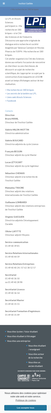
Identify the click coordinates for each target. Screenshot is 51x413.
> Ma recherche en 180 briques (19, 90)
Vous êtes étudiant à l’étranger (21, 336)
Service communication (16, 242)
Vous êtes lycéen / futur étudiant (22, 331)
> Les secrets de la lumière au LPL (20, 93)
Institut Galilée (25, 3)
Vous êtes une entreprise (18, 341)
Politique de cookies (26, 400)
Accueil (6, 9)
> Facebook (10, 100)
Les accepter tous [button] (25, 408)
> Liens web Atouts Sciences (18, 97)
